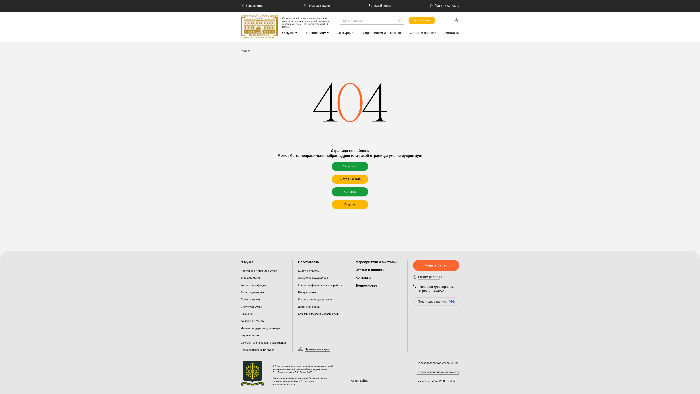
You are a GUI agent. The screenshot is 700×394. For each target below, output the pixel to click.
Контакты (452, 33)
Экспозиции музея (252, 292)
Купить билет (421, 20)
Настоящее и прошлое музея (259, 270)
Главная (350, 204)
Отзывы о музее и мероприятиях (318, 313)
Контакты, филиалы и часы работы (320, 285)
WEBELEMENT (447, 381)
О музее (288, 33)
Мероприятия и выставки (381, 33)
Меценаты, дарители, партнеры (261, 328)
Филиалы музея (319, 5)
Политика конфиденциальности (438, 372)
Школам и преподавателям (315, 299)
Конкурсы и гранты (252, 320)
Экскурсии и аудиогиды (313, 277)
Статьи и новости (423, 33)
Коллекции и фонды (253, 285)
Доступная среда (309, 306)
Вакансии (246, 313)
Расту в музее (307, 292)
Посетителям (316, 33)
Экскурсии (345, 33)
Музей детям (382, 5)
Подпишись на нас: (432, 301)
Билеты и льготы (350, 179)
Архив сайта (359, 380)
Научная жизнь (250, 335)
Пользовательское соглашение (438, 363)
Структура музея (251, 306)
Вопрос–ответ (255, 5)
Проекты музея (250, 299)
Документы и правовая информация (263, 342)
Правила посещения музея (257, 349)
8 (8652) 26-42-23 (432, 291)
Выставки (350, 191)
